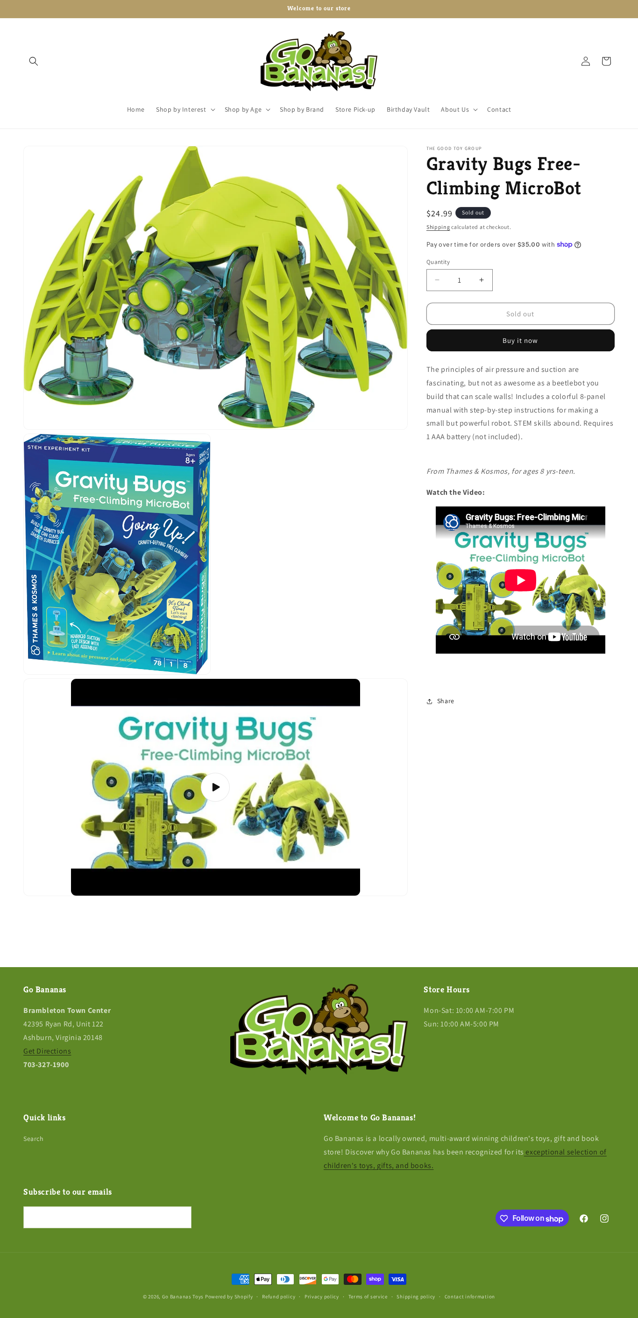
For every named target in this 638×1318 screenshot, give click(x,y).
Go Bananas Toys (183, 1296)
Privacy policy (322, 1296)
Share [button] (445, 701)
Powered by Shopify (229, 1296)
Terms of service (368, 1296)
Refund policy (278, 1296)
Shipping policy (416, 1296)
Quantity (438, 261)
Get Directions (47, 1050)
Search (33, 1138)
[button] (33, 61)
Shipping (438, 226)
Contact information (470, 1296)
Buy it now (520, 340)
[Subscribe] (180, 1218)
